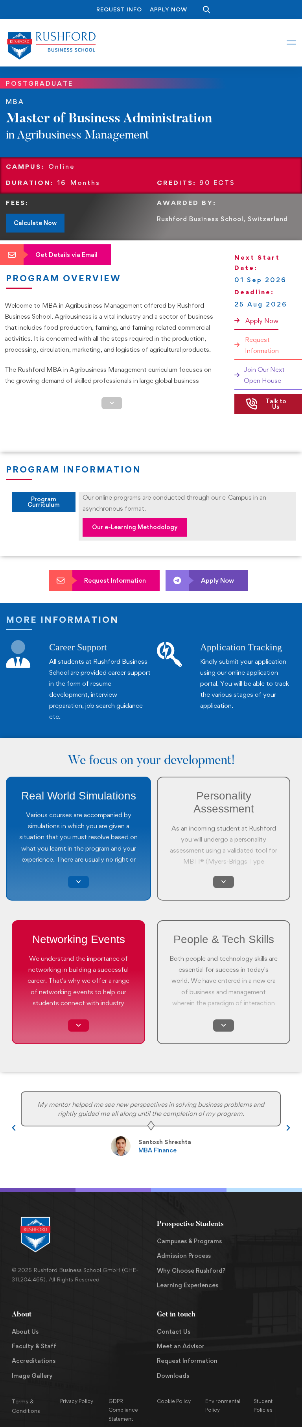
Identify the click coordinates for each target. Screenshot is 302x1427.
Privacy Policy (76, 1401)
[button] (14, 1128)
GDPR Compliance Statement (123, 1410)
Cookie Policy (174, 1401)
